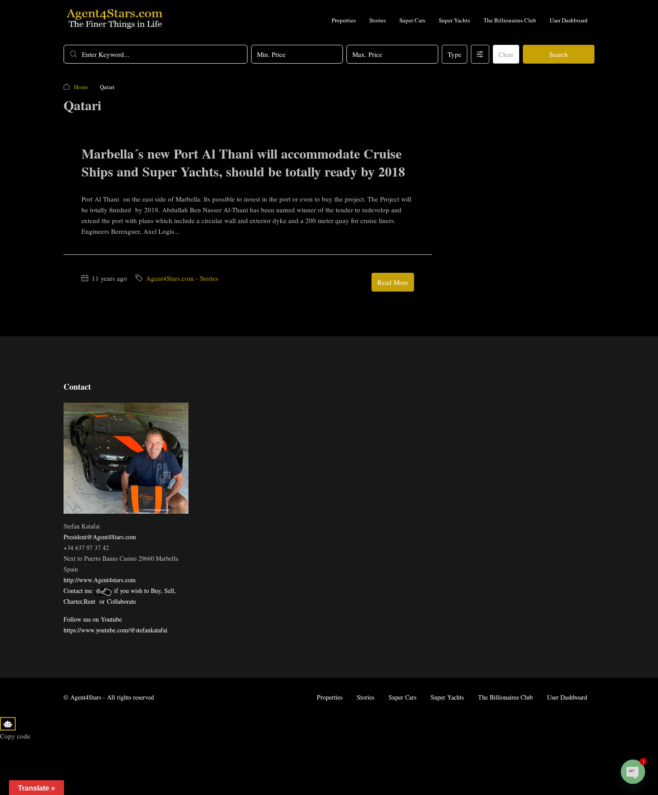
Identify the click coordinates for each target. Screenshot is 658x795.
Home (81, 87)
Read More (392, 282)
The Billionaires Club (509, 20)
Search (558, 54)
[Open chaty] (633, 772)
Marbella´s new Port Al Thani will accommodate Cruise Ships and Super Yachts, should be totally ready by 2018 (243, 162)
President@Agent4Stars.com (100, 537)
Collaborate (121, 601)
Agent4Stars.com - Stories (182, 278)
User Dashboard (569, 20)
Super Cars (412, 20)
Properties (344, 20)
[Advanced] (480, 54)
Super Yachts (454, 20)
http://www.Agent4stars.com (100, 580)
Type (454, 54)
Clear (506, 54)
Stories (377, 20)
